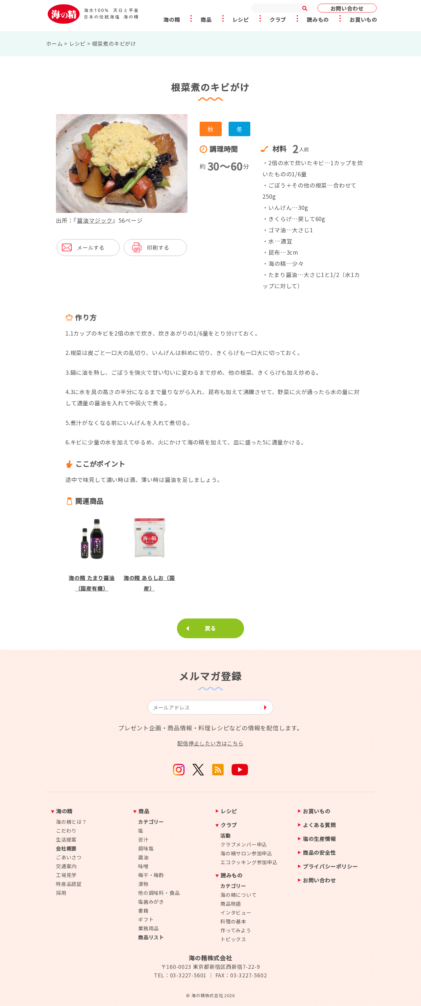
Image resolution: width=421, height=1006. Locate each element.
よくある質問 (319, 825)
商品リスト (151, 937)
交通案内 (66, 866)
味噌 (143, 866)
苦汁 (143, 839)
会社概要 (66, 848)
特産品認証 (69, 883)
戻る (210, 628)
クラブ (278, 19)
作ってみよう (235, 930)
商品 (206, 19)
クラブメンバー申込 (243, 844)
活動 (225, 835)
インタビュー (236, 912)
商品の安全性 (319, 853)
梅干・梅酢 (151, 874)
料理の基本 (233, 921)
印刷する (158, 247)
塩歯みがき (151, 901)
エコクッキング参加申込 (249, 862)
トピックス (233, 939)
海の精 (171, 19)
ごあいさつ (69, 857)
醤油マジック (94, 220)
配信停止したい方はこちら (210, 743)
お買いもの (363, 19)
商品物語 (230, 903)
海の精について (238, 894)
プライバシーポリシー (330, 866)
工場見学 (66, 874)
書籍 (143, 910)
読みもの (318, 19)
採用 (61, 892)
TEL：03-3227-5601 (180, 975)
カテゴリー (151, 821)
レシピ (241, 19)
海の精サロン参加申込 (246, 853)
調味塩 (146, 848)
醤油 (143, 857)
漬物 (143, 883)
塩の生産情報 (319, 839)
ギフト (146, 919)
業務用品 (148, 928)
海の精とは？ (71, 821)
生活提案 (66, 839)
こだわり (66, 830)
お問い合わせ (347, 8)
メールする (91, 247)
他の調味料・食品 (159, 892)
